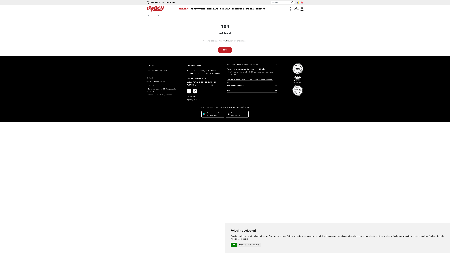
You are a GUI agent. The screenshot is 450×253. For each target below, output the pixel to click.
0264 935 (150, 74)
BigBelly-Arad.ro (193, 99)
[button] (290, 9)
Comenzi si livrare (234, 80)
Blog (228, 83)
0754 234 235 (169, 2)
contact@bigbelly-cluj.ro (156, 81)
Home (225, 50)
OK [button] (233, 245)
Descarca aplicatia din (215, 114)
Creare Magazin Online (231, 107)
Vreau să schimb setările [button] (249, 245)
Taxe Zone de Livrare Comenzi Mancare (257, 80)
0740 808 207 (155, 2)
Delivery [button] (183, 9)
